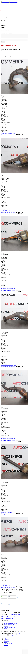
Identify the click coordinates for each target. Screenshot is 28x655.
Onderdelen (6, 639)
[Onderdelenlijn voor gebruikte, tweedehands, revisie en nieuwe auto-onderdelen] (14, 618)
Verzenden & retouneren (9, 624)
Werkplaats (6, 641)
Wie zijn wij (9, 643)
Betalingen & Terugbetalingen (11, 623)
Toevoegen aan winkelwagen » (8, 134)
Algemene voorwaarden (9, 627)
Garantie (6, 626)
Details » (3, 133)
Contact (5, 642)
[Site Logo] (9, 2)
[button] (1, 635)
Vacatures (6, 645)
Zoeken (2, 27)
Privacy (5, 628)
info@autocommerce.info (14, 614)
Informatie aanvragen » (10, 133)
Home (5, 638)
